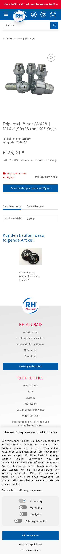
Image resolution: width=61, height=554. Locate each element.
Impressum (30, 403)
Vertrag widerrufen (30, 366)
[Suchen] (54, 25)
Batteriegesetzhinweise (30, 409)
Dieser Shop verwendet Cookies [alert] (30, 432)
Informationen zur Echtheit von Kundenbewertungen (30, 423)
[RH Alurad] (19, 16)
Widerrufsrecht (30, 415)
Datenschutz (30, 385)
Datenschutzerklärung (15, 490)
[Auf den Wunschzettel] (51, 58)
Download (30, 356)
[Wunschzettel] (43, 14)
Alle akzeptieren (30, 535)
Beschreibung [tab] (12, 206)
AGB (30, 391)
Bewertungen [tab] (36, 206)
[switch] (22, 501)
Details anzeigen (30, 550)
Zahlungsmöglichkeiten (30, 338)
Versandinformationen (30, 344)
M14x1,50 (21, 142)
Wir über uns (30, 332)
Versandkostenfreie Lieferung (38, 160)
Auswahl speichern (30, 544)
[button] (34, 14)
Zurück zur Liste (13, 38)
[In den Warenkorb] (5, 49)
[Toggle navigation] (5, 11)
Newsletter (30, 350)
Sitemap (30, 397)
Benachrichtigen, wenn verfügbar (31, 188)
